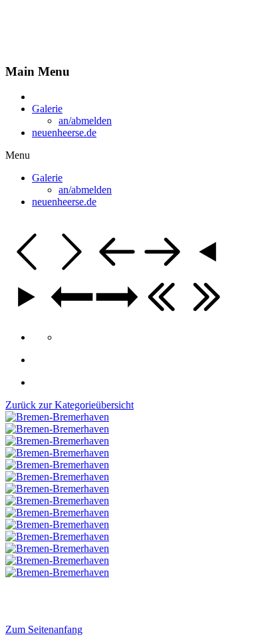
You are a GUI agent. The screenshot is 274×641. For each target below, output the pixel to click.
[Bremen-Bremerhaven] (57, 416)
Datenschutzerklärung (107, 595)
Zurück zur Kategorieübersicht (69, 405)
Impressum (28, 595)
